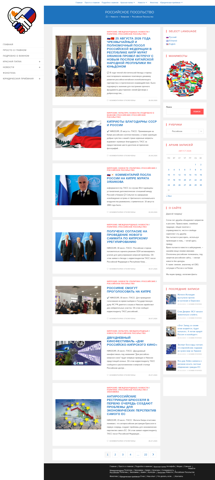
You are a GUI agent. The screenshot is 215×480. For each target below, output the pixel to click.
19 (179, 180)
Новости (141, 3)
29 (196, 185)
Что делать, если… (165, 476)
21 (190, 180)
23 (201, 180)
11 (174, 175)
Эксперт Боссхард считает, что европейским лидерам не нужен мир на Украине (190, 348)
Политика (112, 34)
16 (201, 175)
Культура (123, 113)
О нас (142, 476)
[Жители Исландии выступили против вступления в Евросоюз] (171, 299)
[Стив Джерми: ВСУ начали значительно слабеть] (171, 315)
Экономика (113, 392)
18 (174, 180)
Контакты (179, 476)
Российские (124, 115)
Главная (79, 3)
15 (196, 175)
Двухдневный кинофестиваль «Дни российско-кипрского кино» (132, 341)
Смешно (187, 466)
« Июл (169, 196)
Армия (147, 470)
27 (185, 185)
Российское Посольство (142, 17)
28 (190, 185)
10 (169, 175)
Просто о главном (92, 3)
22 (145, 454)
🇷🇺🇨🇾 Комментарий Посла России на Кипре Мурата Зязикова (129, 178)
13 (185, 175)
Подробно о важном (110, 3)
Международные (128, 32)
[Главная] (107, 17)
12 (179, 175)
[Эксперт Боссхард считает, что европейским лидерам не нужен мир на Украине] (171, 349)
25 (174, 185)
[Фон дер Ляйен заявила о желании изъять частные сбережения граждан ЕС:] (171, 366)
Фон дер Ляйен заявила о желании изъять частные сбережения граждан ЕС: (190, 364)
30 (201, 185)
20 (185, 180)
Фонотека (154, 3)
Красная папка (127, 3)
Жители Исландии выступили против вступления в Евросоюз (189, 298)
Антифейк (170, 466)
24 (169, 185)
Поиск (169, 107)
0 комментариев (195, 304)
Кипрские (112, 32)
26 (179, 185)
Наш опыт (151, 476)
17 (169, 180)
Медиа (179, 466)
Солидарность (168, 470)
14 (190, 175)
